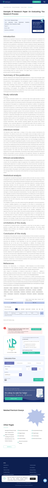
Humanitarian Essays (37, 430)
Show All (9, 446)
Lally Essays (21, 435)
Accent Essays (22, 438)
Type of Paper (7, 366)
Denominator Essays (23, 430)
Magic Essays (22, 433)
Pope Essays (35, 433)
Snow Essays (36, 435)
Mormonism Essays (37, 438)
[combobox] (13, 369)
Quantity (28, 366)
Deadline (6, 372)
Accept (32, 478)
